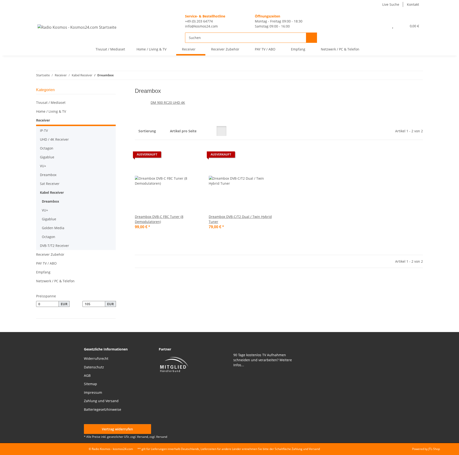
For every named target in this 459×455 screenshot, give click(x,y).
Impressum (93, 392)
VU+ (43, 166)
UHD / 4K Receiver (54, 139)
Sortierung (147, 131)
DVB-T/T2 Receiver (54, 245)
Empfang (43, 272)
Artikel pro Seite (183, 131)
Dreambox (48, 174)
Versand (161, 437)
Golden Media (53, 228)
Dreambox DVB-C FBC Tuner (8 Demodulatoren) (159, 219)
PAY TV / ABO (46, 263)
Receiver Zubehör (50, 254)
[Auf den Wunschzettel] (193, 155)
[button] (382, 25)
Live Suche (390, 4)
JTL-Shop (434, 449)
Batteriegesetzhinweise (102, 409)
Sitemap (90, 384)
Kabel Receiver (52, 192)
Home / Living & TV (51, 111)
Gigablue (47, 157)
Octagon (46, 148)
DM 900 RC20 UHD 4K (168, 102)
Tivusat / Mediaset (51, 102)
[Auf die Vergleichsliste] (180, 155)
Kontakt (413, 4)
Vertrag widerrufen (117, 429)
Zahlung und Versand (101, 401)
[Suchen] (311, 38)
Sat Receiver (50, 183)
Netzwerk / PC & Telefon (55, 281)
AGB (87, 375)
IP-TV (44, 130)
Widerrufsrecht (96, 358)
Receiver (43, 120)
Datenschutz (94, 367)
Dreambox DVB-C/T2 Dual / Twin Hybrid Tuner (240, 219)
